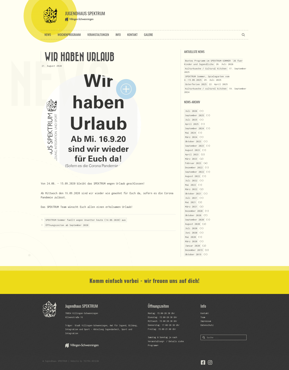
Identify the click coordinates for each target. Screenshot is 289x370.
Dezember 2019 (194, 250)
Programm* (153, 345)
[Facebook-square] (203, 362)
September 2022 (194, 171)
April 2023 (192, 154)
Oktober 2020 (193, 215)
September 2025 (194, 115)
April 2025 (192, 124)
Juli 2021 (191, 198)
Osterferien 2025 (196, 84)
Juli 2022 (191, 180)
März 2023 (191, 158)
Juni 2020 (191, 232)
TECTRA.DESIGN (91, 361)
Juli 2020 (191, 228)
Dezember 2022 (194, 167)
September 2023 (194, 145)
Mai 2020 (190, 237)
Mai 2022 (190, 184)
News (47, 34)
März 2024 (191, 137)
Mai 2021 (190, 202)
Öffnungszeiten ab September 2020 (66, 225)
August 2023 (192, 150)
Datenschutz (207, 325)
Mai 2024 (190, 132)
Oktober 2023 (193, 141)
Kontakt (132, 34)
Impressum (206, 321)
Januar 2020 (192, 245)
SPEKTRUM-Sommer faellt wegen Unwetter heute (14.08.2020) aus (85, 220)
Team (203, 317)
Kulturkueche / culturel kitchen (206, 88)
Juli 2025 (191, 119)
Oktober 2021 (193, 193)
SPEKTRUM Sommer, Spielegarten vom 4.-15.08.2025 (206, 78)
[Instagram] (210, 362)
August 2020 (192, 224)
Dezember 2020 (194, 211)
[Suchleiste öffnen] (243, 34)
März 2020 (191, 241)
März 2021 (191, 206)
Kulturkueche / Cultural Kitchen (206, 68)
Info (118, 34)
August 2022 (192, 176)
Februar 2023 (193, 163)
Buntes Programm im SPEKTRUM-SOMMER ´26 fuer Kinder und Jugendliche (213, 62)
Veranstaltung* (156, 341)
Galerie (148, 34)
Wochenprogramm (69, 34)
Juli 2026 (191, 111)
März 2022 (191, 189)
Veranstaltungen (98, 34)
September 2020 (194, 219)
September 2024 (194, 128)
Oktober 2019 (193, 254)
